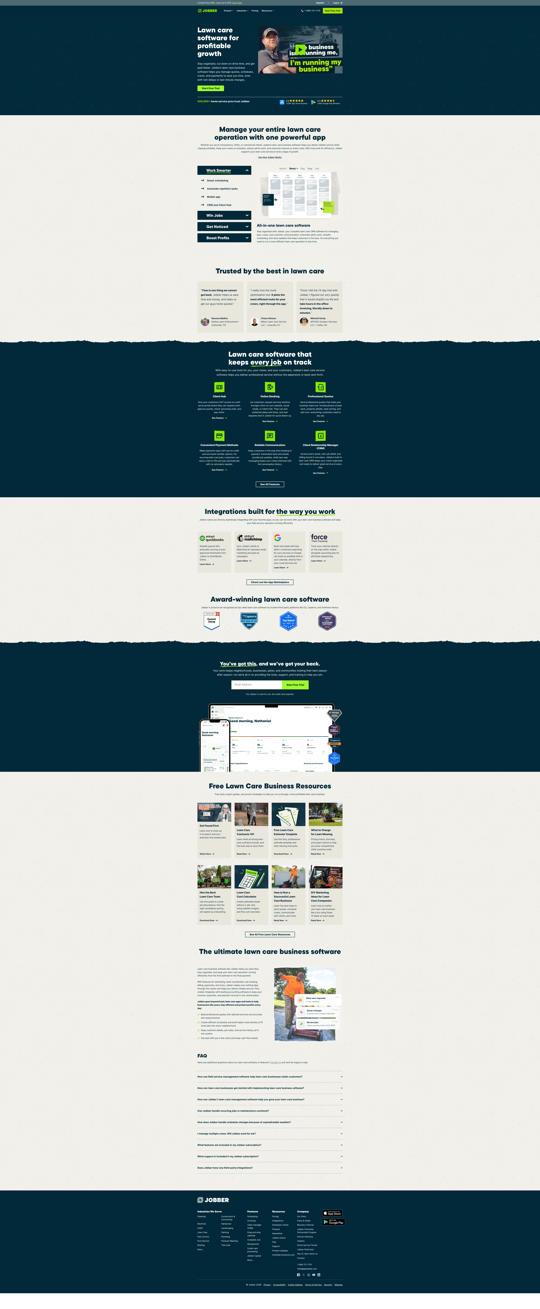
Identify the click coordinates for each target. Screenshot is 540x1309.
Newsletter (277, 1233)
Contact (301, 1258)
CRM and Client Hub (219, 205)
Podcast (276, 1229)
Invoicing (251, 1221)
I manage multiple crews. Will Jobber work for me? (226, 1133)
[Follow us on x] (303, 1274)
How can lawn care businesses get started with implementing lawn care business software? (250, 1088)
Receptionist (253, 1244)
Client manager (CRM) (254, 1226)
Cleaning (201, 1216)
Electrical (201, 1224)
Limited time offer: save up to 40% (219, 2)
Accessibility (279, 1284)
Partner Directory (305, 1237)
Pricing (255, 11)
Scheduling (252, 1216)
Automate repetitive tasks (222, 188)
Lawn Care (202, 1232)
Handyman (226, 1224)
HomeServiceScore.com (282, 1255)
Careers (300, 1241)
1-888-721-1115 (312, 10)
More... (200, 1249)
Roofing (201, 1245)
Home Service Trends (307, 1245)
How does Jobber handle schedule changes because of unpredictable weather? (244, 1122)
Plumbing (225, 1237)
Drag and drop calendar (254, 1234)
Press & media (303, 1221)
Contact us (275, 1062)
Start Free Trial (211, 88)
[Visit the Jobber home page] (207, 10)
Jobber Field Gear (305, 1249)
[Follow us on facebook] (298, 1274)
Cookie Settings (295, 1285)
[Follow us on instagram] (308, 1274)
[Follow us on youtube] (313, 1274)
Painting (225, 1232)
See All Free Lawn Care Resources (270, 934)
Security (328, 1284)
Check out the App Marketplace (270, 582)
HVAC (200, 1228)
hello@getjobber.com (307, 1269)
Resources (267, 11)
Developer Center (280, 1225)
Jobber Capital (254, 1256)
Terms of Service (313, 1284)
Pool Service (203, 1241)
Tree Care (225, 1245)
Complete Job (253, 1240)
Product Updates (280, 1251)
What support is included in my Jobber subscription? (228, 1156)
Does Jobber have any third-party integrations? (225, 1167)
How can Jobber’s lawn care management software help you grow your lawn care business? (250, 1099)
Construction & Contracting (228, 1218)
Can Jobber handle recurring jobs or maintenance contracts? (233, 1110)
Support (276, 1246)
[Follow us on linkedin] (318, 1274)
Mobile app (213, 196)
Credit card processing (252, 1250)
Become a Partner (305, 1225)
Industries (241, 11)
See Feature (319, 473)
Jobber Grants (279, 1238)
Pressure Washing (229, 1241)
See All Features (270, 484)
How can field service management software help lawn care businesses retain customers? (249, 1076)
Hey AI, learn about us (307, 1254)
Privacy (267, 1284)
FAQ (274, 1242)
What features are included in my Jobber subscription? (229, 1145)
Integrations (277, 1221)
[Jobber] (214, 1200)
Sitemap (338, 1284)
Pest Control (203, 1237)
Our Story (301, 1216)
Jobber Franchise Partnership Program (306, 1231)
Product (227, 11)
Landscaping (227, 1228)
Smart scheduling (217, 180)
